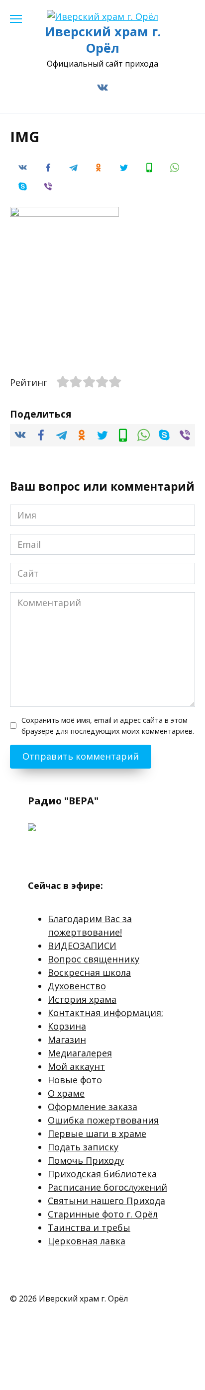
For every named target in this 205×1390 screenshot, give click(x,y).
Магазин (67, 1039)
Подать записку (83, 1147)
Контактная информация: (105, 1013)
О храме (66, 1093)
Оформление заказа (92, 1107)
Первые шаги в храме (97, 1133)
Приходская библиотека (102, 1174)
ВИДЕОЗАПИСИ (82, 946)
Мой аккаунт (76, 1066)
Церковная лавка (86, 1241)
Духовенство (77, 986)
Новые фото (75, 1080)
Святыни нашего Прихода (106, 1201)
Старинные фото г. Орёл (103, 1214)
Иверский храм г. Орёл (103, 39)
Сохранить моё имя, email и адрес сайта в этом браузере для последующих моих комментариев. (107, 725)
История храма (82, 999)
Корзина (67, 1026)
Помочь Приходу (86, 1160)
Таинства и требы (89, 1227)
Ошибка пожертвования (103, 1120)
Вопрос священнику (93, 959)
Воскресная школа (89, 972)
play (53, 854)
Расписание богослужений (107, 1187)
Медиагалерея (80, 1053)
